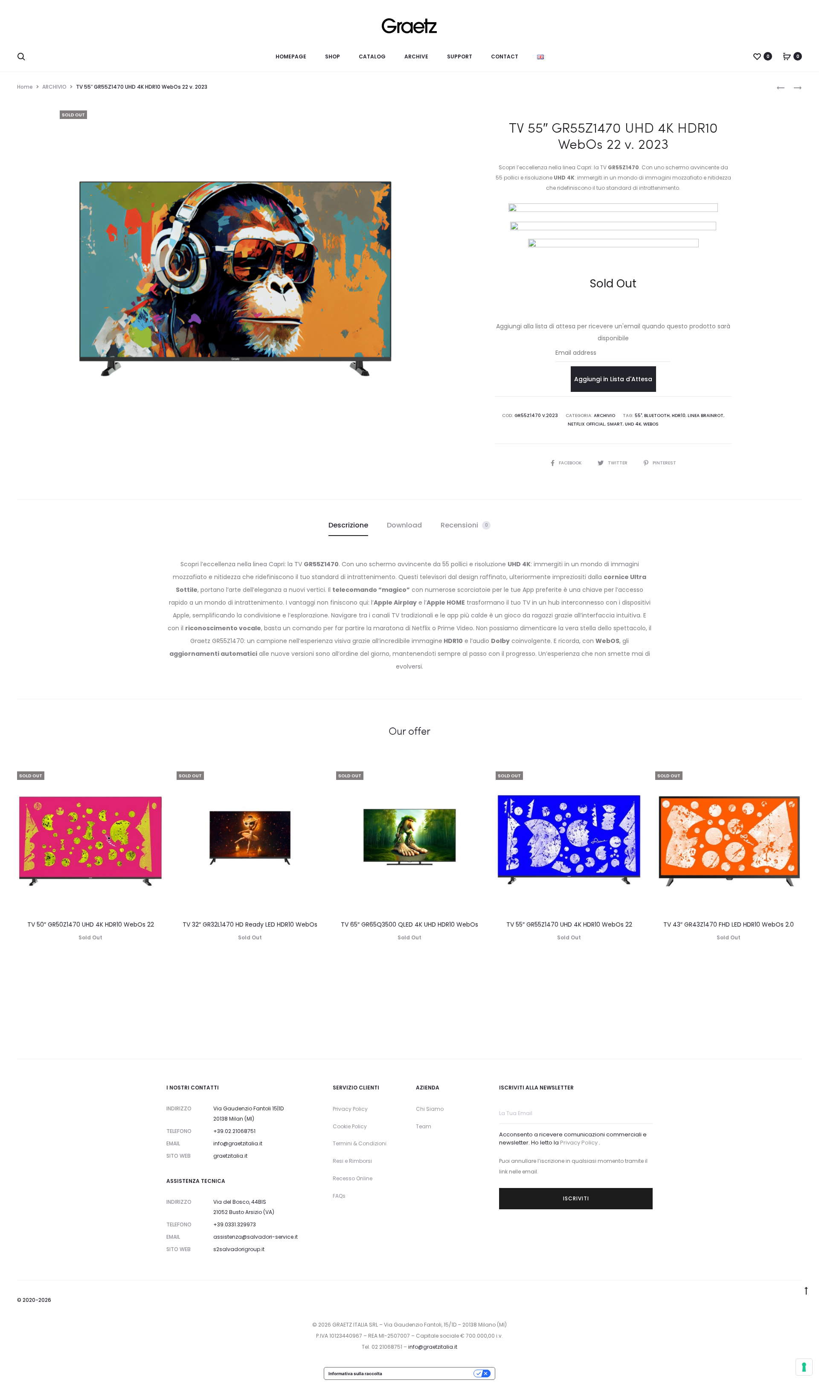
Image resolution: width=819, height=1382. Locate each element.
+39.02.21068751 (234, 1131)
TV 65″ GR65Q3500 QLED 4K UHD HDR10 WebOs (409, 924)
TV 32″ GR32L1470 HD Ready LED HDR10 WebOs (250, 924)
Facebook (571, 463)
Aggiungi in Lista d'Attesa (613, 379)
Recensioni (464, 525)
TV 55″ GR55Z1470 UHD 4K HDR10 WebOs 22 (569, 924)
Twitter (618, 463)
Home (25, 86)
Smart (615, 424)
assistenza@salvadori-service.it (255, 1236)
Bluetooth (657, 415)
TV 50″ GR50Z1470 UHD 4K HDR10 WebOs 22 (90, 924)
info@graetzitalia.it (237, 1143)
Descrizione (348, 525)
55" (638, 415)
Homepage (291, 56)
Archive (416, 56)
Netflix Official (586, 424)
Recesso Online (352, 1178)
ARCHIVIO (54, 86)
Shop (332, 56)
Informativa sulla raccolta (355, 1373)
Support (459, 56)
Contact (504, 56)
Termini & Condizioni (359, 1143)
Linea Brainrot (705, 415)
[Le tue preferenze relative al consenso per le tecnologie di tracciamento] (804, 1367)
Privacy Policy (350, 1109)
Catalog (372, 56)
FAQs (339, 1195)
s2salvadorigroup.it (238, 1249)
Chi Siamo (430, 1109)
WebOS (651, 424)
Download (404, 525)
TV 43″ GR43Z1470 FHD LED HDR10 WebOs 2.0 (728, 924)
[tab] (348, 525)
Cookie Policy (350, 1126)
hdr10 (678, 415)
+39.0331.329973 (234, 1224)
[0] (757, 56)
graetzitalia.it (230, 1155)
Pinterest (664, 463)
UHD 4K (633, 424)
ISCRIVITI (576, 1198)
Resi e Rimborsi (352, 1161)
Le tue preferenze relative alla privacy (430, 1373)
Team (423, 1126)
